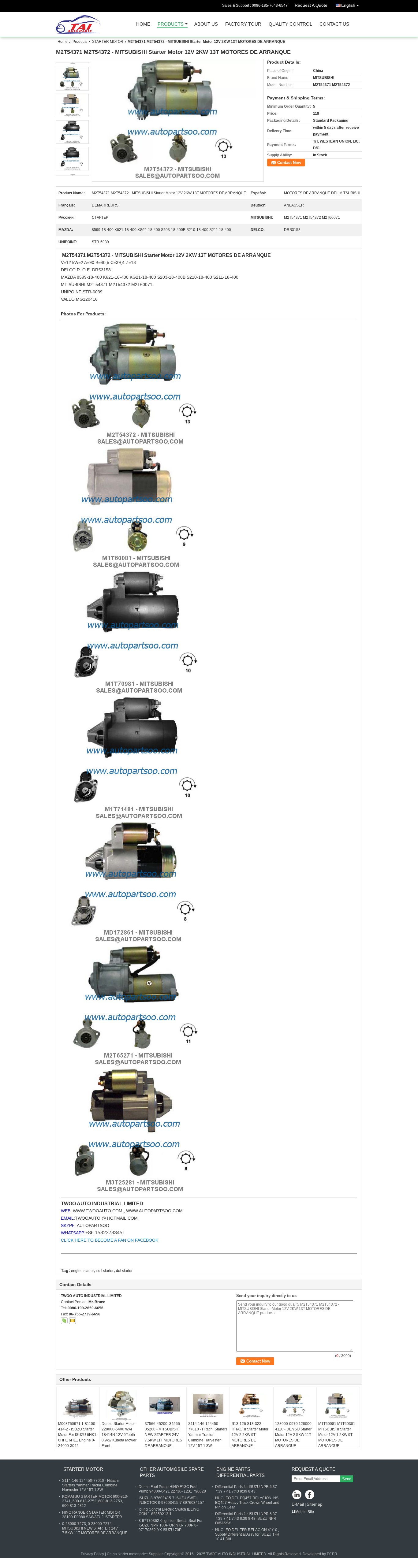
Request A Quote (311, 5)
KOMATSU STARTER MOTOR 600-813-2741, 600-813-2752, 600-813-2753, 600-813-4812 (95, 1501)
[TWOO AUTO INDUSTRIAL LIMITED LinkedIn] (297, 1495)
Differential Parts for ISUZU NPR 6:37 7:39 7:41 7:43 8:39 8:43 (246, 1489)
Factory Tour (243, 24)
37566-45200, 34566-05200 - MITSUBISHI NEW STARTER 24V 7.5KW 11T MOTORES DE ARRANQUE (163, 1435)
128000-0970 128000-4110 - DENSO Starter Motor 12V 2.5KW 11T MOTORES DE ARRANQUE (294, 1435)
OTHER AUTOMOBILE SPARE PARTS (172, 1472)
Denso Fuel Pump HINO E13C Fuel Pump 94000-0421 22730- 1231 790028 (172, 1489)
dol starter (124, 1271)
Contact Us (334, 24)
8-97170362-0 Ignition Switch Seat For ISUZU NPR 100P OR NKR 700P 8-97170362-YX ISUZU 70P (171, 1525)
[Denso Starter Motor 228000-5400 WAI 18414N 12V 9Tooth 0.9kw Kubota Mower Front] (121, 1405)
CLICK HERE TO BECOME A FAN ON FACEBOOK (109, 1240)
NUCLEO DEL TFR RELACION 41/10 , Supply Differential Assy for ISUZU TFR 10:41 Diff (247, 1534)
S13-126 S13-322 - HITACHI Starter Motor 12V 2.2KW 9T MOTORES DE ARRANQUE (250, 1435)
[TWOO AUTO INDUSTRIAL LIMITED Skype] (64, 1320)
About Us (206, 24)
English (348, 5)
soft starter (105, 1271)
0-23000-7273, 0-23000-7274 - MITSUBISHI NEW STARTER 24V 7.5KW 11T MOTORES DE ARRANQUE (94, 1528)
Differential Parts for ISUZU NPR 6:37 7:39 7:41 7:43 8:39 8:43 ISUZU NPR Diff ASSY (246, 1518)
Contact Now (289, 162)
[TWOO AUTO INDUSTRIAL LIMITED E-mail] (72, 1320)
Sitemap (315, 1504)
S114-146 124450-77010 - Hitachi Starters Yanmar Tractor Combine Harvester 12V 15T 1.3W (207, 1435)
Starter (152, 255)
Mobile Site (304, 1512)
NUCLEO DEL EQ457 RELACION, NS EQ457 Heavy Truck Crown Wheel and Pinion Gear (247, 1502)
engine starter (82, 1271)
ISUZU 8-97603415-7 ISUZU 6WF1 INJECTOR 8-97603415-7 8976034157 (171, 1500)
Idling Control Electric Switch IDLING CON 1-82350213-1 (169, 1511)
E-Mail (298, 1504)
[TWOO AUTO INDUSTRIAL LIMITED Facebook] (310, 1495)
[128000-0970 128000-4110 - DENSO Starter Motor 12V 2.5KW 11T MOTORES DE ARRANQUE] (295, 1405)
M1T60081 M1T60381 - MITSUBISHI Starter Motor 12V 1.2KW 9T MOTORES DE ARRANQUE (337, 1435)
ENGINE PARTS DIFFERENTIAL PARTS (240, 1472)
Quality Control (290, 24)
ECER (332, 1554)
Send (346, 1479)
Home (143, 24)
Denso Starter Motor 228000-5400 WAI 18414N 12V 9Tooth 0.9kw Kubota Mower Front (119, 1435)
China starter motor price (127, 1554)
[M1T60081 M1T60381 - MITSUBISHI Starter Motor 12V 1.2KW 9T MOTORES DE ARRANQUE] (338, 1405)
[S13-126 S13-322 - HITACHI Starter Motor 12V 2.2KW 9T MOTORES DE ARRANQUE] (251, 1405)
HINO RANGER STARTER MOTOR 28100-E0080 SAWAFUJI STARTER (92, 1514)
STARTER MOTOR (107, 41)
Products (171, 24)
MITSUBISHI (74, 284)
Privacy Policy (92, 1554)
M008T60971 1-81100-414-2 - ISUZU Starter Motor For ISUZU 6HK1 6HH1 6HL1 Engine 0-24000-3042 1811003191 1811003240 (77, 1440)
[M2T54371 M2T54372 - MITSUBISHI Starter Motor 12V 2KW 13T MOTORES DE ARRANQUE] (178, 120)
